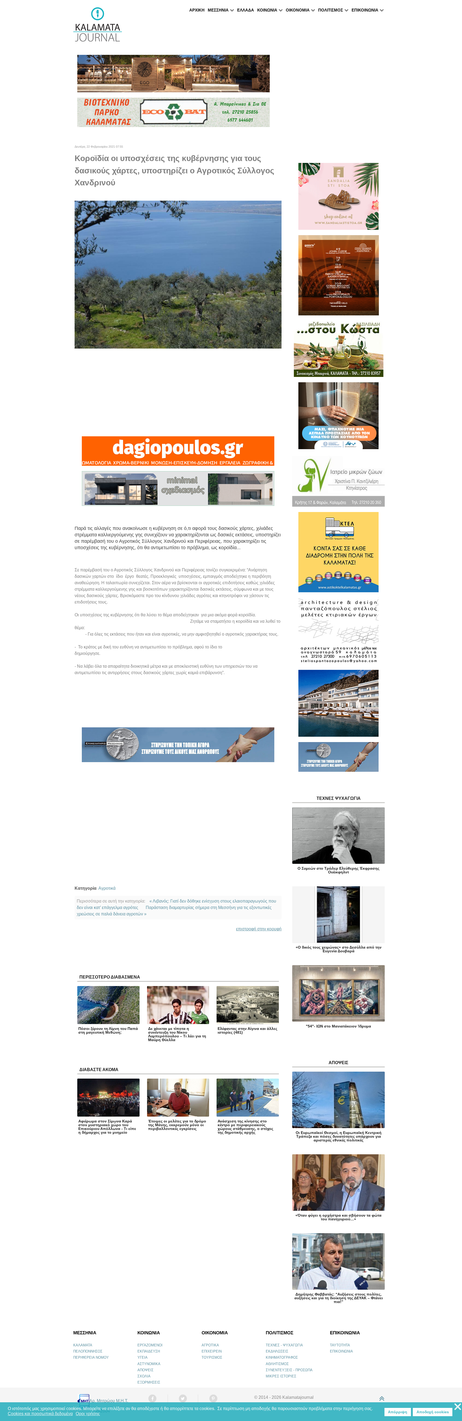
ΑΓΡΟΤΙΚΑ (210, 1345)
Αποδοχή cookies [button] (433, 1412)
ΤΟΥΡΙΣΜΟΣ (212, 1357)
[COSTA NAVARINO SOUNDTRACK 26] (338, 277)
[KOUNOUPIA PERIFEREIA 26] (338, 418)
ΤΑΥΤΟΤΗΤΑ (340, 1345)
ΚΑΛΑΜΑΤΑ (82, 1345)
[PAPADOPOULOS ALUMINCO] (178, 490)
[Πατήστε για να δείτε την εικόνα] (178, 274)
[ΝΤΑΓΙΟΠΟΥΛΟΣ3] (178, 453)
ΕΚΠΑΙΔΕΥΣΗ (148, 1351)
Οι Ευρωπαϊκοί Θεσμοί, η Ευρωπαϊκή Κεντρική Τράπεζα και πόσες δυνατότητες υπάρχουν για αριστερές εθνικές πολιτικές (339, 1136)
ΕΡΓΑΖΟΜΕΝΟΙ (150, 1345)
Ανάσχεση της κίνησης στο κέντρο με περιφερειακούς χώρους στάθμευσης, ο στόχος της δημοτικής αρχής (245, 1126)
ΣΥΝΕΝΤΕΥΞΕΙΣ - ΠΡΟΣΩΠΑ (289, 1370)
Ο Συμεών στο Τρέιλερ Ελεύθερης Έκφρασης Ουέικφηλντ (338, 870)
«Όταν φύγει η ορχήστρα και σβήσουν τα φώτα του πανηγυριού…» (338, 1217)
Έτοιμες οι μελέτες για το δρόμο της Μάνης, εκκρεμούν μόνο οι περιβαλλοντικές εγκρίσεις (177, 1125)
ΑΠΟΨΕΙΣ (145, 1370)
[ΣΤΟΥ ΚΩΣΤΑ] (338, 351)
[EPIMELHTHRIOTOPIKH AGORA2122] (178, 747)
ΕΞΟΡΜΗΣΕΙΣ (148, 1382)
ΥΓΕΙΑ (142, 1357)
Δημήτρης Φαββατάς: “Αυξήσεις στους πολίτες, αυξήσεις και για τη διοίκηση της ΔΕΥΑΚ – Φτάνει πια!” (338, 1298)
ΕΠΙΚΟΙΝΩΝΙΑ (341, 1351)
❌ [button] (457, 1407)
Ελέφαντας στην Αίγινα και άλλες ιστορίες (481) (247, 1030)
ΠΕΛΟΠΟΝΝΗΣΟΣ (87, 1351)
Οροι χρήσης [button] (88, 1413)
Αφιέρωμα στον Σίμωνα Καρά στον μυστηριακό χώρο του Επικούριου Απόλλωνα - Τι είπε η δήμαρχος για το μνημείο (107, 1126)
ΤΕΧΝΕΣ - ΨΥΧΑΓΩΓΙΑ (284, 1345)
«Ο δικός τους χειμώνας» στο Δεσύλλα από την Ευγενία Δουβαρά (339, 949)
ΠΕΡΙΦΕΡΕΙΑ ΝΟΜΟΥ (91, 1357)
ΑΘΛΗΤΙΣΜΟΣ (277, 1364)
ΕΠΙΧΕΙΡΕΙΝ (212, 1351)
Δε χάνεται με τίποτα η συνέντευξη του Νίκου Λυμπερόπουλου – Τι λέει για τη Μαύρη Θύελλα (177, 1034)
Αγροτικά (107, 888)
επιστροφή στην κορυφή (259, 929)
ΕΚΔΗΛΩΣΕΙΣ (277, 1351)
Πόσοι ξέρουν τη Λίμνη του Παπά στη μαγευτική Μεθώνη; (108, 1030)
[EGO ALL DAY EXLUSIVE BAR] (173, 76)
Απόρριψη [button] (397, 1412)
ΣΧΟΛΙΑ (144, 1376)
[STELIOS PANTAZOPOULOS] (338, 633)
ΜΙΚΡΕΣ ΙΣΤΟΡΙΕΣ (281, 1376)
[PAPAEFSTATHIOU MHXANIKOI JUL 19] (338, 705)
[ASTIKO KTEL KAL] (338, 554)
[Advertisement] (178, 392)
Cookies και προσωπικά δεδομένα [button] (40, 1413)
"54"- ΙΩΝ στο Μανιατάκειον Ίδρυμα (338, 1026)
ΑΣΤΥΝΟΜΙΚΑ (148, 1364)
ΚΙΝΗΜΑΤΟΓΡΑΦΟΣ (282, 1357)
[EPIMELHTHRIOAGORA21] (338, 759)
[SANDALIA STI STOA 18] (338, 198)
